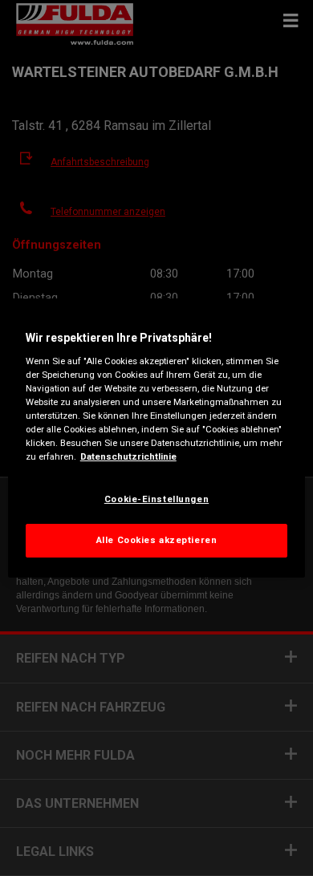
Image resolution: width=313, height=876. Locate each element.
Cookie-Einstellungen (156, 499)
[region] (157, 438)
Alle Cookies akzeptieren (156, 539)
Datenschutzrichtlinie (128, 456)
